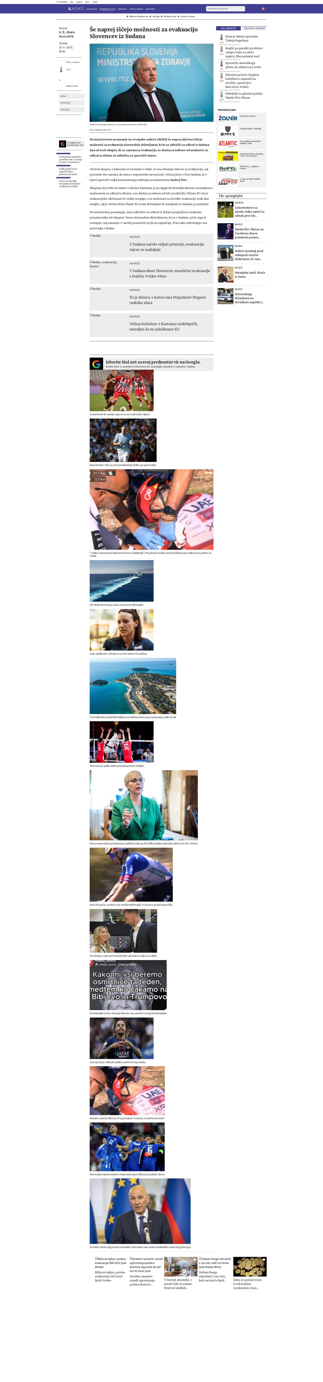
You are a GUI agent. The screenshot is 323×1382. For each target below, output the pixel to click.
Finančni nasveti (188, 16)
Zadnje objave (254, 28)
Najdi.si (79, 2)
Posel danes (136, 9)
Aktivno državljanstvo (138, 16)
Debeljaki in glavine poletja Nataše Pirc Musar (244, 95)
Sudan (63, 96)
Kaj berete (228, 28)
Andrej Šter (65, 103)
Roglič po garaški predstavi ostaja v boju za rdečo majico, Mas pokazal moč (244, 52)
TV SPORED (61, 2)
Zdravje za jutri (170, 16)
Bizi (71, 2)
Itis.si (87, 2)
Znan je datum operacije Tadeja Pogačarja (241, 38)
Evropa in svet (107, 9)
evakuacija (65, 110)
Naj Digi (155, 16)
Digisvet (122, 9)
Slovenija (91, 9)
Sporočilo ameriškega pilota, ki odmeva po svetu (243, 65)
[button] (58, 9)
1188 (94, 2)
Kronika (150, 9)
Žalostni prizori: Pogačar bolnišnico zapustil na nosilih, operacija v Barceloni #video (242, 81)
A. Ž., (62, 32)
